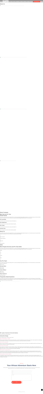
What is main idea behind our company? (5, 338)
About (14, 1)
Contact (28, 1)
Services (22, 1)
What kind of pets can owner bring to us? (5, 349)
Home (11, 1)
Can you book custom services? (4, 345)
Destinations (17, 1)
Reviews (25, 1)
